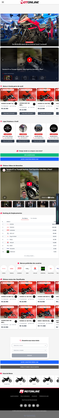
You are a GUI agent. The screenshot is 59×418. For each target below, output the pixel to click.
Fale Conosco (25, 396)
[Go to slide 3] (54, 15)
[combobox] (29, 345)
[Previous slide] (2, 30)
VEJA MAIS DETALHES (9, 113)
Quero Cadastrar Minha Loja (29, 159)
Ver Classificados (29, 155)
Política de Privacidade (29, 400)
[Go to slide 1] (52, 15)
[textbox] (18, 345)
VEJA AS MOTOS (7, 141)
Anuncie (34, 396)
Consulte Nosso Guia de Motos (29, 367)
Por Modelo (34, 218)
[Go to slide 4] (55, 15)
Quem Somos (14, 396)
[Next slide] (57, 30)
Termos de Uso (44, 396)
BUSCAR (29, 355)
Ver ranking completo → (29, 255)
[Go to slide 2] (53, 15)
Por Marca (25, 218)
